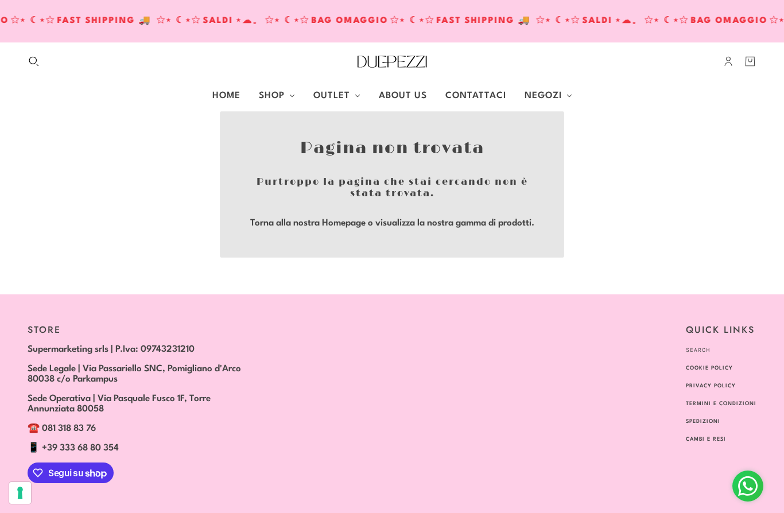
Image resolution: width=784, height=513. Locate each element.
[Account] (728, 61)
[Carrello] (750, 61)
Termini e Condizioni (721, 403)
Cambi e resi (706, 439)
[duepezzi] (392, 62)
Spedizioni (703, 421)
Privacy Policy (711, 385)
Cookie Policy (709, 368)
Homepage (344, 223)
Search (698, 350)
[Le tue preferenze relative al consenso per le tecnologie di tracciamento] (20, 493)
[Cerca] (34, 61)
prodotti (514, 223)
